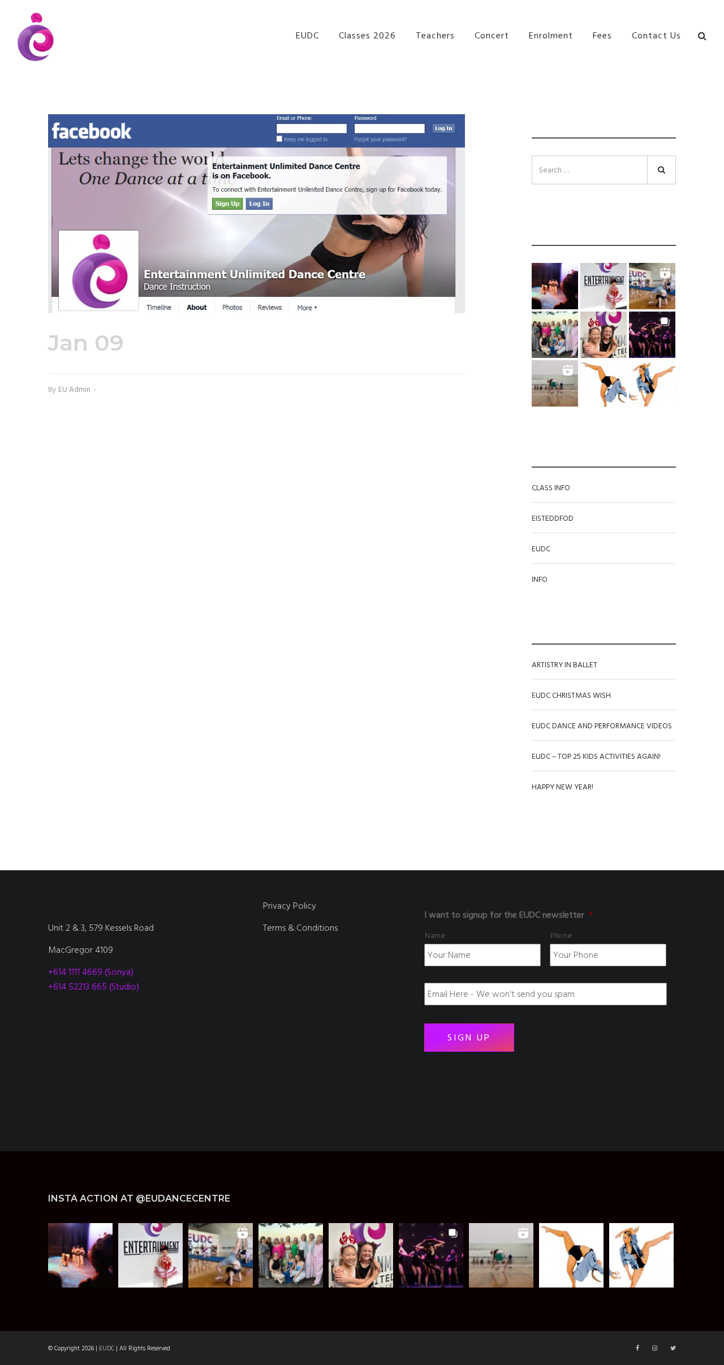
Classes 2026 (367, 35)
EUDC (307, 35)
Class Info (551, 488)
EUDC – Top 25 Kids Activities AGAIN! (596, 756)
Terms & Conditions (300, 928)
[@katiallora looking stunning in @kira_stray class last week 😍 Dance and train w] (555, 383)
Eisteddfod (553, 518)
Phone (561, 936)
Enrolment (551, 35)
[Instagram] (655, 1348)
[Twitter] (673, 1348)
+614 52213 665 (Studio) (93, 986)
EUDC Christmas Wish (571, 695)
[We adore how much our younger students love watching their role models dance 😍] (555, 286)
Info (540, 579)
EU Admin (74, 390)
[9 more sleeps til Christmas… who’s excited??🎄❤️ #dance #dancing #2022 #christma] (603, 286)
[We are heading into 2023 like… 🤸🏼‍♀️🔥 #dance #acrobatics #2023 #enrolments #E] (652, 286)
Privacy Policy (289, 906)
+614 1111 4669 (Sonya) (90, 972)
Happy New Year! (562, 787)
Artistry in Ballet (564, 665)
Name (435, 936)
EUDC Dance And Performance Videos (602, 726)
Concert (492, 35)
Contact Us (656, 35)
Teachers (435, 35)
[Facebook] (638, 1348)
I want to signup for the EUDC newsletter (508, 915)
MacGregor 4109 (80, 950)
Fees (602, 35)
